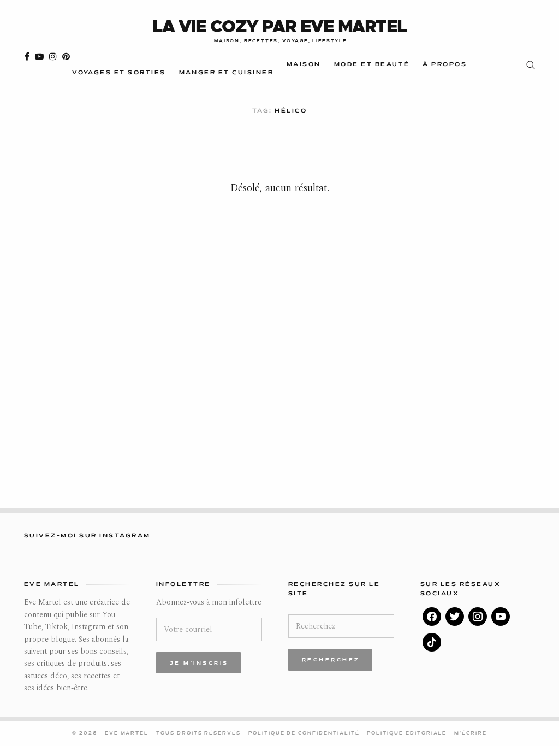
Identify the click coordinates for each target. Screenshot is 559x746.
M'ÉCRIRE (470, 733)
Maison (304, 64)
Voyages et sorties (118, 72)
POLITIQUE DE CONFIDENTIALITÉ (305, 733)
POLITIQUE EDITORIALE (408, 733)
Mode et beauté (372, 64)
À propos (445, 64)
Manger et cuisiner (226, 72)
